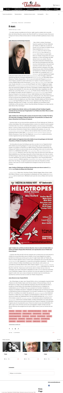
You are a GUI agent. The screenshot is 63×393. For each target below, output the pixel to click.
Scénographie (40, 14)
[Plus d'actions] (53, 22)
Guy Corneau (29, 321)
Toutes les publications (7, 14)
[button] (56, 5)
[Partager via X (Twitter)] (12, 328)
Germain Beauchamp (45, 318)
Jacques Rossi (36, 318)
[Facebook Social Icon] (49, 385)
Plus (47, 14)
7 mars (25, 354)
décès (50, 311)
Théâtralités (12, 311)
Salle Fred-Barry (46, 313)
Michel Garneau (26, 316)
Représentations (18, 14)
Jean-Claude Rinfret (20, 321)
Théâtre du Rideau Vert (27, 313)
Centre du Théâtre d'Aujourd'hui (15, 313)
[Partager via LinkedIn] (15, 328)
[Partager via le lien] (18, 328)
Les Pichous (49, 316)
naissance (45, 311)
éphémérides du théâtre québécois (34, 311)
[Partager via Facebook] (9, 328)
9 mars (5, 354)
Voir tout (58, 339)
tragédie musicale (36, 321)
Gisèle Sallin (44, 321)
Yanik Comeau (18, 311)
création (24, 311)
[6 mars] (51, 347)
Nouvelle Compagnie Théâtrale (15, 316)
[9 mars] (11, 347)
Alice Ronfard (33, 316)
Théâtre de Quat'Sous (37, 313)
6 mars (45, 354)
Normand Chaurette (41, 316)
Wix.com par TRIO (32, 392)
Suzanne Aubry (12, 321)
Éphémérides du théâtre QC (14, 324)
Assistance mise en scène (29, 14)
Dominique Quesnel (13, 318)
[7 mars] (31, 347)
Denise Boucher (21, 318)
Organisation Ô (29, 318)
